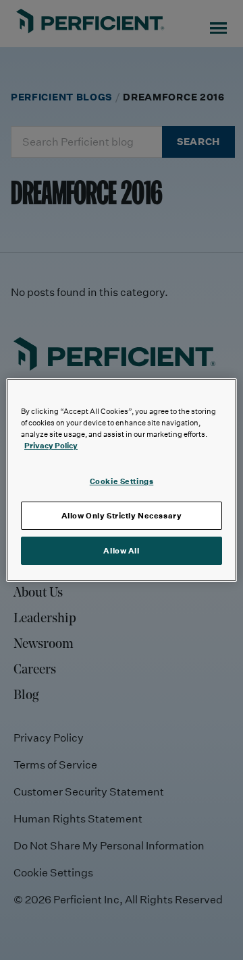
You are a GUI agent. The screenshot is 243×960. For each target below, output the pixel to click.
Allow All (121, 550)
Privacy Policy (51, 445)
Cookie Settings (122, 481)
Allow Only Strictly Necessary (121, 515)
